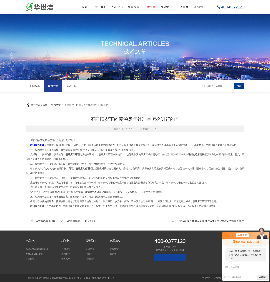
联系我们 (199, 7)
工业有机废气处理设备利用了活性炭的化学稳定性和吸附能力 (210, 221)
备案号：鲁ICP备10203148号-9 (98, 278)
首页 (84, 7)
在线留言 (182, 7)
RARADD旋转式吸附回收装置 (38, 249)
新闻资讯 (133, 7)
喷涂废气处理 (37, 145)
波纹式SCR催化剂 (34, 254)
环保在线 (216, 278)
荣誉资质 (90, 258)
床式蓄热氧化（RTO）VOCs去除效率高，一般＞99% (65, 221)
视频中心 (166, 7)
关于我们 (100, 7)
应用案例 (65, 254)
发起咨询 (262, 277)
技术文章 (149, 7)
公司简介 (90, 249)
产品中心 (117, 7)
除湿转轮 (30, 258)
